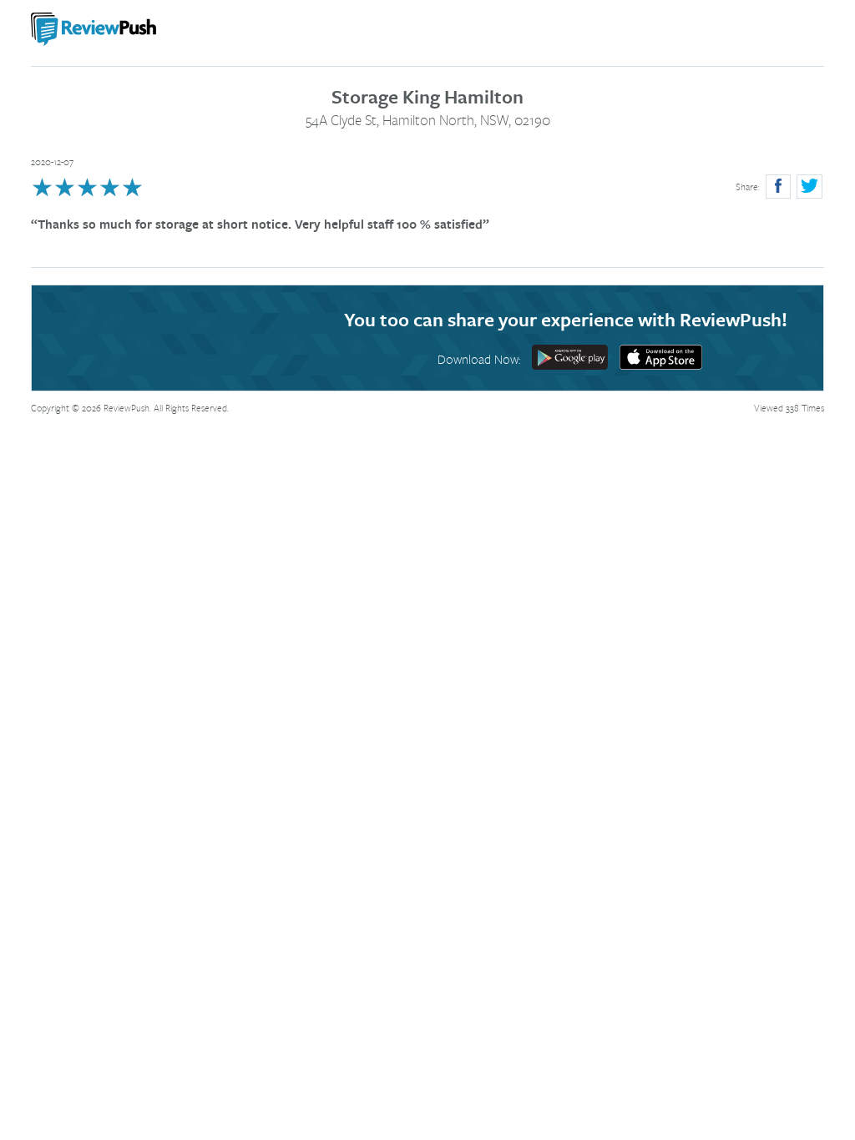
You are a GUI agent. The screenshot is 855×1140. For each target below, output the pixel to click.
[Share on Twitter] (809, 186)
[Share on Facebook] (778, 186)
